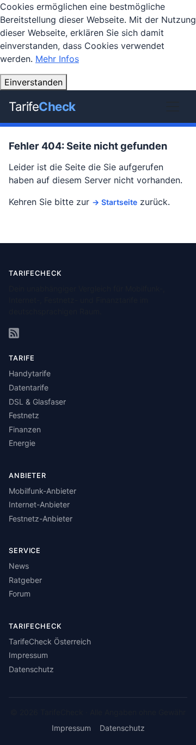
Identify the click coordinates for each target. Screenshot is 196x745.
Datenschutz (31, 669)
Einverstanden (33, 82)
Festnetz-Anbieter (40, 518)
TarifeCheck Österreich (50, 641)
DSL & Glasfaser (37, 401)
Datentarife (28, 387)
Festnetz (24, 415)
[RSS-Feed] (14, 334)
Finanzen (25, 429)
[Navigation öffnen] (172, 106)
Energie (22, 443)
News (19, 565)
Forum (19, 593)
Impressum (28, 655)
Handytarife (30, 373)
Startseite (119, 202)
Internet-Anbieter (39, 504)
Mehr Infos (57, 58)
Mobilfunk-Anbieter (42, 490)
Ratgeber (25, 580)
